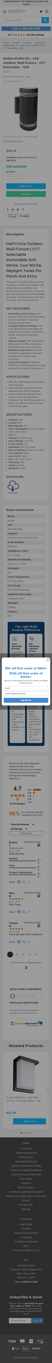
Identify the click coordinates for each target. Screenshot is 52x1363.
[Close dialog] (47, 659)
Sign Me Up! (26, 700)
